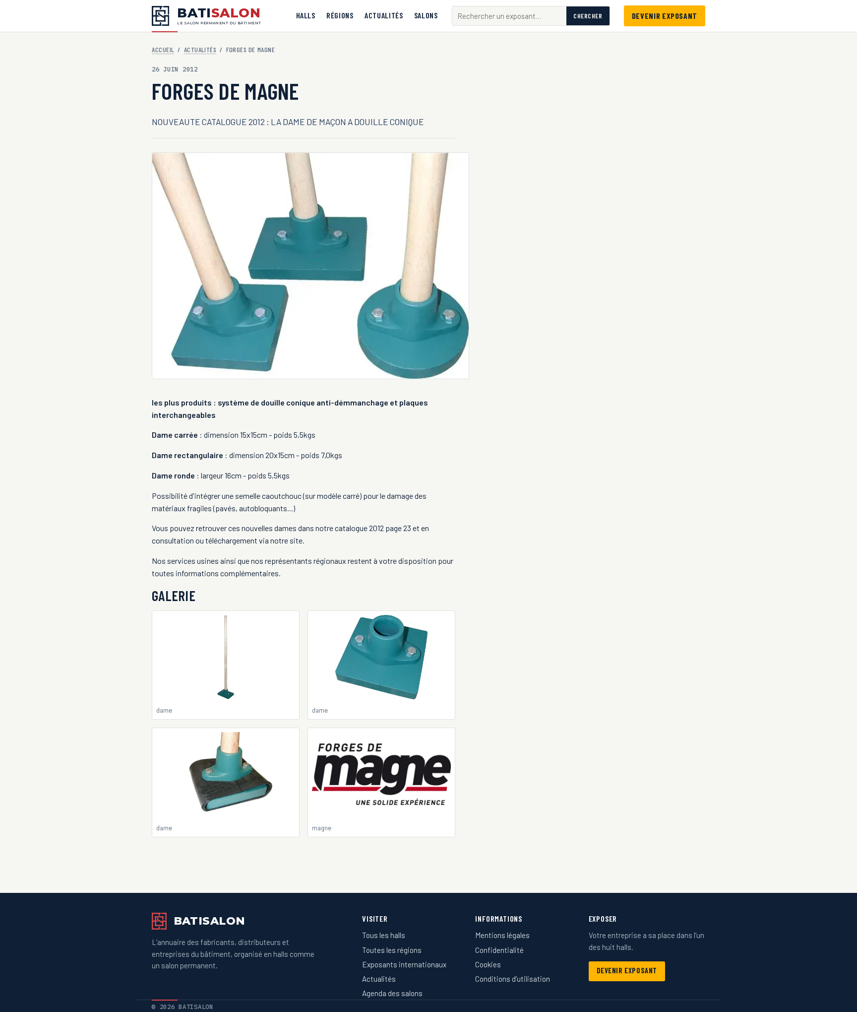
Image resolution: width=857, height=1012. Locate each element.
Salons (426, 15)
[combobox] (509, 16)
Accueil (163, 49)
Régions (339, 15)
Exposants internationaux (404, 964)
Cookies (488, 964)
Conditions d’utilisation (512, 978)
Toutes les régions (392, 949)
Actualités (384, 15)
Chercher (587, 16)
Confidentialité (499, 949)
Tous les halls (383, 935)
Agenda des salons (392, 993)
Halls (305, 15)
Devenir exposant (664, 15)
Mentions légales (502, 935)
